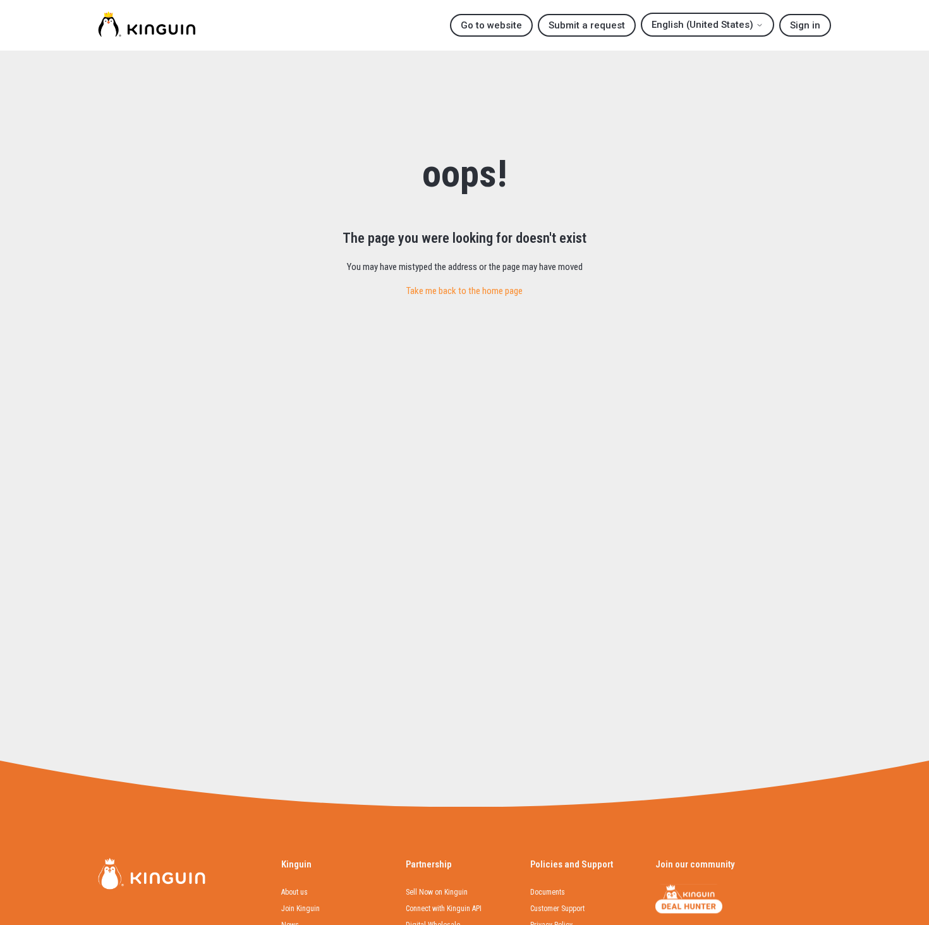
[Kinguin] (146, 25)
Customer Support (557, 908)
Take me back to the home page (464, 291)
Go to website (491, 25)
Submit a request (587, 25)
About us (294, 892)
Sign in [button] (805, 25)
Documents (547, 892)
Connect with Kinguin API (444, 908)
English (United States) (704, 24)
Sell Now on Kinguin (437, 892)
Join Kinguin (300, 908)
